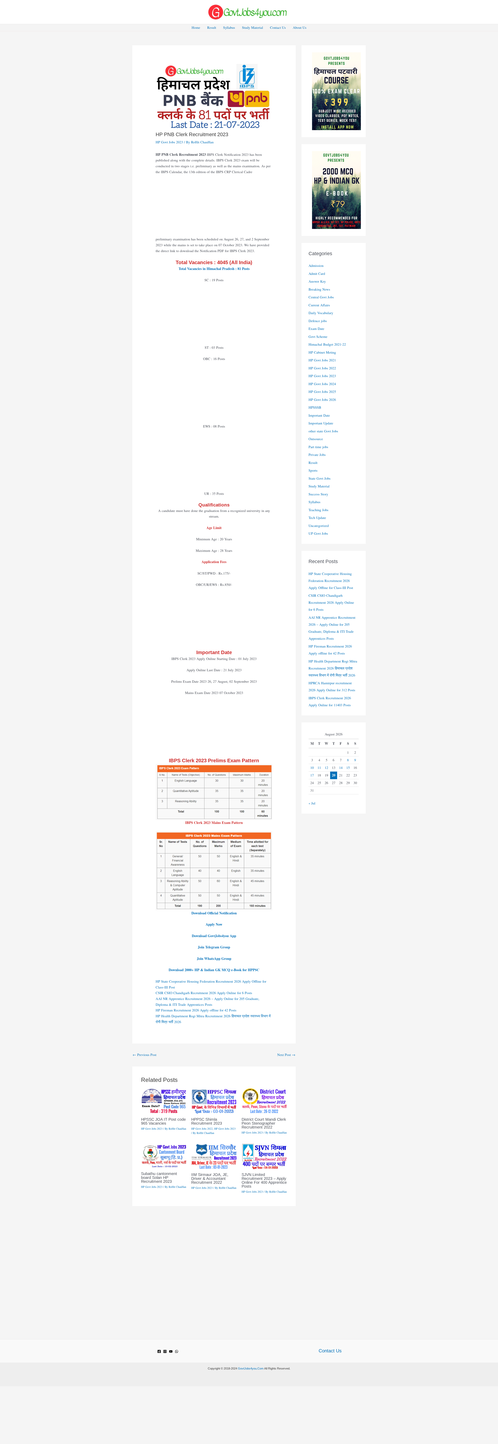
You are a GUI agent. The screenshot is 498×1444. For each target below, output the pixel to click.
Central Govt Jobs (321, 297)
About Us (299, 27)
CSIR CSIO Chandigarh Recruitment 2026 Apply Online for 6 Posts (204, 992)
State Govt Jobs (320, 478)
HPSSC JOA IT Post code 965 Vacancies (163, 1121)
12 (326, 767)
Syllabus (229, 27)
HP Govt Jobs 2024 (322, 383)
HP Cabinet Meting (322, 352)
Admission (316, 265)
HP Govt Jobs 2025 (322, 391)
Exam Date (316, 328)
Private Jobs (317, 454)
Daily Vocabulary (321, 312)
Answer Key (317, 281)
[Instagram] (165, 1351)
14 (341, 767)
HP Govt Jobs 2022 (202, 1128)
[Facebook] (159, 1351)
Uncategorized (319, 525)
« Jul (312, 803)
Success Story (318, 494)
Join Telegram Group (214, 947)
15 (348, 767)
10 (312, 767)
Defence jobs (318, 320)
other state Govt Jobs (323, 431)
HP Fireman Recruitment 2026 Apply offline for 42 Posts (196, 1010)
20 (333, 775)
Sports (313, 470)
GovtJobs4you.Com (251, 1368)
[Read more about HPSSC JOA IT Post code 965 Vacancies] (163, 1100)
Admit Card (317, 273)
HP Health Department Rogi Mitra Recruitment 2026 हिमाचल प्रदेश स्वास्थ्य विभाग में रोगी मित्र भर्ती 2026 (333, 668)
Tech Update (317, 517)
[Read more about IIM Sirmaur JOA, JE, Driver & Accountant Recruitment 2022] (214, 1155)
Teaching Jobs (318, 509)
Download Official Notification (214, 913)
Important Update (321, 423)
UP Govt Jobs (318, 533)
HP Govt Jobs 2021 (322, 360)
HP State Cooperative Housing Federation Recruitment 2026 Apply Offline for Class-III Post (331, 580)
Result (211, 27)
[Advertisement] (214, 207)
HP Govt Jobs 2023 (169, 142)
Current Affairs (319, 305)
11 (319, 767)
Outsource (316, 438)
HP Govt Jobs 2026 (322, 399)
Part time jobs (318, 446)
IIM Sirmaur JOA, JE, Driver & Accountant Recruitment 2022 (209, 1178)
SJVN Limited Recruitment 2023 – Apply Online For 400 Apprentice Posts (264, 1180)
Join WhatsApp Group (214, 958)
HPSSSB (315, 407)
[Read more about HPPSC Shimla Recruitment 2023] (214, 1100)
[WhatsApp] (176, 1351)
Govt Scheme (318, 336)
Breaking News (319, 289)
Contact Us (278, 27)
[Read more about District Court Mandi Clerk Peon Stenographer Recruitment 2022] (264, 1100)
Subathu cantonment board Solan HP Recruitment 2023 (159, 1177)
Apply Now (214, 924)
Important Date (319, 415)
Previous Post (144, 1054)
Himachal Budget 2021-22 (327, 344)
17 (312, 775)
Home (196, 27)
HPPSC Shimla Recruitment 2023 (206, 1121)
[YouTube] (171, 1351)
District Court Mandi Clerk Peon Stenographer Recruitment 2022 (264, 1123)
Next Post (286, 1054)
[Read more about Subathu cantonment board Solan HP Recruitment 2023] (163, 1155)
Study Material (252, 27)
